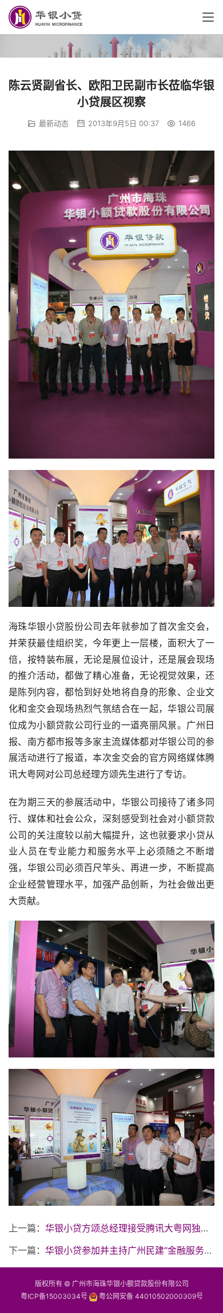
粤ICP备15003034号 (54, 1296)
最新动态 (54, 123)
